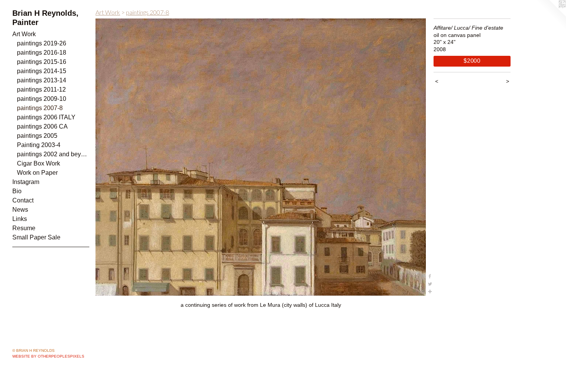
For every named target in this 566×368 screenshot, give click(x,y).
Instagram (25, 182)
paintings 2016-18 (41, 52)
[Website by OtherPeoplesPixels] (550, 15)
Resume (23, 228)
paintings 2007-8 (40, 108)
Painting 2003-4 (38, 145)
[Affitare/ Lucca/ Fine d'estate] (260, 157)
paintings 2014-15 (41, 71)
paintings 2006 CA (42, 126)
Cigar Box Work (38, 163)
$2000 (472, 60)
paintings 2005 (37, 135)
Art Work (24, 34)
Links (19, 219)
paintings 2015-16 (41, 62)
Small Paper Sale (36, 237)
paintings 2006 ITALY (46, 117)
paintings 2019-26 (41, 43)
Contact (22, 200)
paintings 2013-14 (41, 80)
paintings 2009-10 (41, 98)
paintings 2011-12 (41, 89)
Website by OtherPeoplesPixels (48, 356)
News (20, 209)
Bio (17, 191)
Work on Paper (37, 172)
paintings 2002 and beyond (53, 154)
